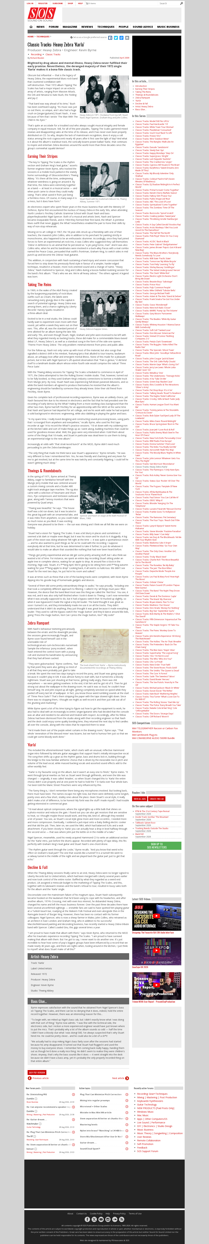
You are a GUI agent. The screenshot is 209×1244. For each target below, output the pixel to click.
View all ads (140, 798)
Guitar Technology (33, 1127)
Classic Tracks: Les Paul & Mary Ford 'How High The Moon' (157, 578)
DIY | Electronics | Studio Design (154, 1126)
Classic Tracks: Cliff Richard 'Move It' (152, 716)
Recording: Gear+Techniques (37, 1140)
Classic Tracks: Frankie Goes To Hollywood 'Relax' (155, 513)
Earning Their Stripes (42, 156)
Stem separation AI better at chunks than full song (103, 1118)
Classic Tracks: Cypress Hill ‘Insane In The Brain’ (157, 165)
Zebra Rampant (38, 623)
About (70, 1213)
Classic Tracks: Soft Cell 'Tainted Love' (153, 330)
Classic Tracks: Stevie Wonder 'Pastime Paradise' (158, 531)
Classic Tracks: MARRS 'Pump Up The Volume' (156, 310)
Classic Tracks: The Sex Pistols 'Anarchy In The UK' (156, 683)
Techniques (105, 27)
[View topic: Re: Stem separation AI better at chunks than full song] (73, 1144)
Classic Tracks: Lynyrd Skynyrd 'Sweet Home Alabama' (155, 527)
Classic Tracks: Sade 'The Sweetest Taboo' (155, 676)
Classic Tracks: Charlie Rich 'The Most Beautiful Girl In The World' (157, 561)
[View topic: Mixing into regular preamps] (126, 1100)
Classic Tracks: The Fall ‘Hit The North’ (152, 233)
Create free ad (157, 798)
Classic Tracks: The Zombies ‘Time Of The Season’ (154, 209)
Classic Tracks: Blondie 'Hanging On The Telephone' (154, 504)
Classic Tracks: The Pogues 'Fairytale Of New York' (156, 487)
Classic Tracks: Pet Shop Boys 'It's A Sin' (154, 390)
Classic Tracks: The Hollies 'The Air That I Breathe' (158, 641)
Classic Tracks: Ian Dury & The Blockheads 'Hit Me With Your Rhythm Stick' (158, 538)
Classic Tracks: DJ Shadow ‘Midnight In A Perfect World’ (157, 185)
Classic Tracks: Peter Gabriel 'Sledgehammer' (156, 244)
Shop (70, 3)
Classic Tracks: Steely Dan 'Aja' (149, 150)
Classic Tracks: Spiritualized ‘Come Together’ (156, 204)
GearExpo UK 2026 (140, 967)
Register (43, 3)
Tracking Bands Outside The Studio (151, 828)
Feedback (142, 1147)
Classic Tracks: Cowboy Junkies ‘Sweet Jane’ (155, 216)
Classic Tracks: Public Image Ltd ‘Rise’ (152, 198)
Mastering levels (88, 1124)
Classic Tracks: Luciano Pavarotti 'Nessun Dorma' (158, 508)
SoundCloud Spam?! (90, 1148)
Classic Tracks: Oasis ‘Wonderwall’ (151, 304)
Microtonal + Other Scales (93, 1106)
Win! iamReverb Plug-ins (144, 734)
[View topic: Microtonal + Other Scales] (126, 1106)
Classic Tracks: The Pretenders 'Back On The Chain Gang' (156, 645)
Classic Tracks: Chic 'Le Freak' (149, 661)
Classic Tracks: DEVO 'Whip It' (149, 500)
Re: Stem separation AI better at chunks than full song (50, 1144)
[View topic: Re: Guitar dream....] (73, 1119)
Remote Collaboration (149, 1140)
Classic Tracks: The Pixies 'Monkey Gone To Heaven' (155, 631)
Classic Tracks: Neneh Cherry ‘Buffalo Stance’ (156, 193)
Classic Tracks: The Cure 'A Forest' (151, 673)
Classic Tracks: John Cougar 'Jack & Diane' (154, 358)
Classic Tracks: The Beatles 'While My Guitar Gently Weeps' (155, 320)
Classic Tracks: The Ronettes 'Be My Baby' (154, 565)
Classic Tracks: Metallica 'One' (149, 373)
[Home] (42, 13)
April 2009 (124, 57)
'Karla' (32, 744)
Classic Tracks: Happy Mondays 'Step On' (154, 153)
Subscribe (58, 3)
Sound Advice (143, 27)
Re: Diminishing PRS (37, 1094)
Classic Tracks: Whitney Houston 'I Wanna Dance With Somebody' (157, 326)
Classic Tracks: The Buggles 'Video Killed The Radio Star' (156, 346)
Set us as (90, 37)
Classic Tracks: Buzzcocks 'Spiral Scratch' (154, 213)
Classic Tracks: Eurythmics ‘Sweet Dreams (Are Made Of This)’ (157, 169)
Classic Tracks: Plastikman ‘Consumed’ (153, 130)
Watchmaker (32, 1123)
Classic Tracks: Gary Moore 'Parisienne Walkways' (153, 315)
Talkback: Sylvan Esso (145, 822)
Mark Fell (139, 834)
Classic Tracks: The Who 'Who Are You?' (153, 658)
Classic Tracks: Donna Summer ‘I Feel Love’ (155, 444)
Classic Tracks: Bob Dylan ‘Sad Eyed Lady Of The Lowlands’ (157, 417)
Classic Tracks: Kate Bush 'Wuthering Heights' (156, 693)
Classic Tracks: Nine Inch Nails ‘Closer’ (153, 307)
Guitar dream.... (88, 1142)
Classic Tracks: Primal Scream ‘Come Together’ (157, 190)
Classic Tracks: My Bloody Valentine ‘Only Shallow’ (154, 174)
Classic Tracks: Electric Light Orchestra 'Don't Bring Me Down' (156, 277)
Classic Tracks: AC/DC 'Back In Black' (152, 241)
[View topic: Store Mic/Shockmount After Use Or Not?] (126, 1136)
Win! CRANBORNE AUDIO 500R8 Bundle (153, 738)
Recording (36, 54)
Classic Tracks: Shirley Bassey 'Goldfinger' (155, 267)
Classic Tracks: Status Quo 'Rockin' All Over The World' (157, 482)
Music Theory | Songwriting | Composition (160, 1133)
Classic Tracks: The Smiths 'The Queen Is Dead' (157, 670)
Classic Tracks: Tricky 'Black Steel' (151, 556)
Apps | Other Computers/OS (152, 1118)
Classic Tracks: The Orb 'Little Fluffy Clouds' (155, 361)
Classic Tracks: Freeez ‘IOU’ (148, 135)
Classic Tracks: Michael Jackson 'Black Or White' (157, 687)
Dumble (30, 1098)
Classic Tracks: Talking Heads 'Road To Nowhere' (158, 393)
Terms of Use (135, 1213)
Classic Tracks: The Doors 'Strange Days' (154, 713)
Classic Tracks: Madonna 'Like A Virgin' (153, 542)
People (124, 27)
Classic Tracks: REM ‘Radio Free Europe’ (153, 441)
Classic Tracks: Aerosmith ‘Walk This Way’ (154, 449)
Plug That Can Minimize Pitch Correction (101, 1094)
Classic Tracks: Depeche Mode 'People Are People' (155, 572)
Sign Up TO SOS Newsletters (157, 845)
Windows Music (145, 1111)
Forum (53, 27)
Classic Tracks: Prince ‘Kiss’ (148, 284)
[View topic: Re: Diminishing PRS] (73, 1094)
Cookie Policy (96, 1213)
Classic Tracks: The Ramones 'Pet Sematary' (155, 517)
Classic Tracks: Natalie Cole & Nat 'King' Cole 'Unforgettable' (156, 709)
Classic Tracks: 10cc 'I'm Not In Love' (152, 656)
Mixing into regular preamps (95, 1100)
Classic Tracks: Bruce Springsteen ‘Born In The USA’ (156, 425)
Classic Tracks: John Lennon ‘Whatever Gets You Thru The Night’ (157, 459)
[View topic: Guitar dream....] (126, 1142)
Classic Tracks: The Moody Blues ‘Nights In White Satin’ (158, 454)
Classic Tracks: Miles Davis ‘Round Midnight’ (155, 421)
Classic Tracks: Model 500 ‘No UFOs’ (152, 121)
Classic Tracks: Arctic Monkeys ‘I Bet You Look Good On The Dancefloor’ (156, 228)
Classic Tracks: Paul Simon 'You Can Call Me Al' (157, 497)
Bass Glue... (39, 1001)
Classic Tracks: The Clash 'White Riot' (152, 273)
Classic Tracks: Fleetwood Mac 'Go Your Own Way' (156, 547)
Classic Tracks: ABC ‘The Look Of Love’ (153, 201)
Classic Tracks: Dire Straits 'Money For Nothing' (157, 608)
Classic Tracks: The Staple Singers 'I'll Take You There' (157, 626)
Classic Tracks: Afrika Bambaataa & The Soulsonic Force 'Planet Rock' (153, 493)
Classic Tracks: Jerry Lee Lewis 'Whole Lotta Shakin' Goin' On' (155, 368)
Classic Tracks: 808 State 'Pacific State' (153, 258)
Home (31, 26)
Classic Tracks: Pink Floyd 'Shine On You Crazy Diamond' (156, 237)
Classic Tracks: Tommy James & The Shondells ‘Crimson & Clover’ (157, 411)
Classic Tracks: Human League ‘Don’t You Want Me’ (157, 406)
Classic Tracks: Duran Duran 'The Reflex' (154, 690)
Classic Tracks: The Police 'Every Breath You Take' (158, 705)
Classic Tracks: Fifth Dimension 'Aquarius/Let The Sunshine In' (158, 620)
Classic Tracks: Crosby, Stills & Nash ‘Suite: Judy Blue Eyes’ (157, 400)
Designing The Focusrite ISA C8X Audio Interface (153, 932)
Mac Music (143, 1115)
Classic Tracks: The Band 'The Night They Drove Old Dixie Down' (157, 592)
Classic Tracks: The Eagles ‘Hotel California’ (155, 396)
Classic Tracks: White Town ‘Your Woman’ (154, 127)
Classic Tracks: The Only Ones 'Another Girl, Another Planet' (155, 552)
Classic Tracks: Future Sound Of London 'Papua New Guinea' (157, 586)
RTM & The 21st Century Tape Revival (152, 811)
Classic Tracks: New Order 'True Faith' (153, 664)
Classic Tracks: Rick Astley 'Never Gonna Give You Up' (158, 476)
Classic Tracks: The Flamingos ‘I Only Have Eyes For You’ (157, 471)
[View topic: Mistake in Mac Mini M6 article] (126, 1112)
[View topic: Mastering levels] (126, 1124)
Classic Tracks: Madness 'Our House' (152, 605)
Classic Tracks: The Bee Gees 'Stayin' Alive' (155, 650)
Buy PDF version (37, 1072)
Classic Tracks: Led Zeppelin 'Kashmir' (153, 159)
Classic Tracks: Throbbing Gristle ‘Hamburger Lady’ (156, 220)
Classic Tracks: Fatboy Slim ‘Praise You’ (153, 195)
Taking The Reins (39, 284)
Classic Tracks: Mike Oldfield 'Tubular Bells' (155, 290)
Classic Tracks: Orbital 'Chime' (149, 582)
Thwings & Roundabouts (44, 470)
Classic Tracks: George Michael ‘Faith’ (152, 293)
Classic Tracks (53, 54)
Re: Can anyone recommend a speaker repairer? (50, 1107)
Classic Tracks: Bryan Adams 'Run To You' (154, 602)
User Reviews (144, 1136)
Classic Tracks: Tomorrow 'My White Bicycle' (155, 261)
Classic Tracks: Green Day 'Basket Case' (154, 381)
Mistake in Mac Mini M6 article (96, 1112)
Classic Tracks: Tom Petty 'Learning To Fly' (155, 264)
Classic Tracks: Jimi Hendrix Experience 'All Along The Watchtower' (158, 637)
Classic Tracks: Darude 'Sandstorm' (152, 147)
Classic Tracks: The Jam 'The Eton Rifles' (153, 568)
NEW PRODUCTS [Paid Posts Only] (155, 1108)
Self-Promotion (145, 1144)
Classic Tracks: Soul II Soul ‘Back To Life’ (153, 133)
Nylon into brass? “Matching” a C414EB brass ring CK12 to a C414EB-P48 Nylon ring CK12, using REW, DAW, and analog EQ (103, 1130)
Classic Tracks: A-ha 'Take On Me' (150, 378)
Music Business (168, 27)
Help (80, 3)
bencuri (30, 1148)
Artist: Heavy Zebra (44, 956)
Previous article (40, 1078)
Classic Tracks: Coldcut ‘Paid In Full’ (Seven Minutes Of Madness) (155, 180)
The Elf (30, 1136)
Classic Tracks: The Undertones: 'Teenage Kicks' (157, 375)
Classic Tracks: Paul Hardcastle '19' (151, 124)
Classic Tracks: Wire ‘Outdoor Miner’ (152, 138)
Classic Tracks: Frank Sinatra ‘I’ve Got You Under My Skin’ (157, 300)
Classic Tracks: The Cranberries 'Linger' (153, 162)
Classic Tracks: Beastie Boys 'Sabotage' (154, 281)
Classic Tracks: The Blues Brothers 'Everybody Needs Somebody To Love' (156, 254)
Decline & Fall (38, 867)
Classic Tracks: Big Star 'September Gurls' (155, 611)
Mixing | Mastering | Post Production (41, 1114)
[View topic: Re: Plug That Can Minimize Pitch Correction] (73, 1132)
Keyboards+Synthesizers (150, 1100)
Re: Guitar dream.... (37, 1119)
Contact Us (81, 1213)
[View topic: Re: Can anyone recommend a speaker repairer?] (73, 1107)
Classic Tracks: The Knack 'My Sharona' (153, 599)
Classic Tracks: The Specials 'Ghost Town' (154, 350)
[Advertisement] (156, 873)
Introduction (141, 86)
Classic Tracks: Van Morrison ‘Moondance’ (155, 463)
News (41, 27)
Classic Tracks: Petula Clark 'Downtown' (153, 341)
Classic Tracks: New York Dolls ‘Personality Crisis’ (158, 438)
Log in (30, 3)
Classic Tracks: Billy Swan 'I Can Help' (152, 534)
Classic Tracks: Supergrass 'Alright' (152, 156)
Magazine (70, 27)
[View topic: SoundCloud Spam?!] (126, 1148)
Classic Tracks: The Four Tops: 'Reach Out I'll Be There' (157, 521)
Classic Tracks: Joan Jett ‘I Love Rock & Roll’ (155, 429)
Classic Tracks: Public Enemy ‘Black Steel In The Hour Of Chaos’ (157, 434)
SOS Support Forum (147, 1151)
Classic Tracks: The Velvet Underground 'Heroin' (157, 270)
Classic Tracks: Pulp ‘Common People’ (153, 287)
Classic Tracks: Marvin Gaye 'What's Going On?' (157, 364)
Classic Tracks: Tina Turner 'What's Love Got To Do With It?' (157, 698)
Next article (118, 1078)
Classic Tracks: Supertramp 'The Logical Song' (156, 653)
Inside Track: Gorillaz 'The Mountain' (152, 817)
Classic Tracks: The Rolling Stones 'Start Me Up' (157, 702)
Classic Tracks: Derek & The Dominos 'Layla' (156, 596)
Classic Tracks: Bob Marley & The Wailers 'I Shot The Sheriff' (157, 615)
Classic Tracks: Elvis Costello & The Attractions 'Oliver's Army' (157, 386)
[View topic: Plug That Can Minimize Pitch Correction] (126, 1094)
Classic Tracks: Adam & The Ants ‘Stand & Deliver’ (158, 296)
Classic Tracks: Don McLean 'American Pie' (155, 333)
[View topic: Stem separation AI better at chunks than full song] (126, 1118)
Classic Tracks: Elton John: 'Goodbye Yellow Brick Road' (158, 354)
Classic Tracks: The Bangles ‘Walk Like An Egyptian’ (154, 143)
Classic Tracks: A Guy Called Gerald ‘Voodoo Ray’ (158, 224)
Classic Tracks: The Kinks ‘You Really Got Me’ (155, 447)
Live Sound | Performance (151, 1122)
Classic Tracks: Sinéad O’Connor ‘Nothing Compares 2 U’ (154, 337)
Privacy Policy (119, 1213)
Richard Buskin (37, 58)
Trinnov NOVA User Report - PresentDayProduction (153, 1001)
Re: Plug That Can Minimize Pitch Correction (49, 1132)
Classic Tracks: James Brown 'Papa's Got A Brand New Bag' (158, 248)
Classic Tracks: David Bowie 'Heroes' (152, 679)
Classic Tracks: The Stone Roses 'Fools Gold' (156, 667)
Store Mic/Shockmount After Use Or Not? (101, 1136)
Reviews (87, 27)
